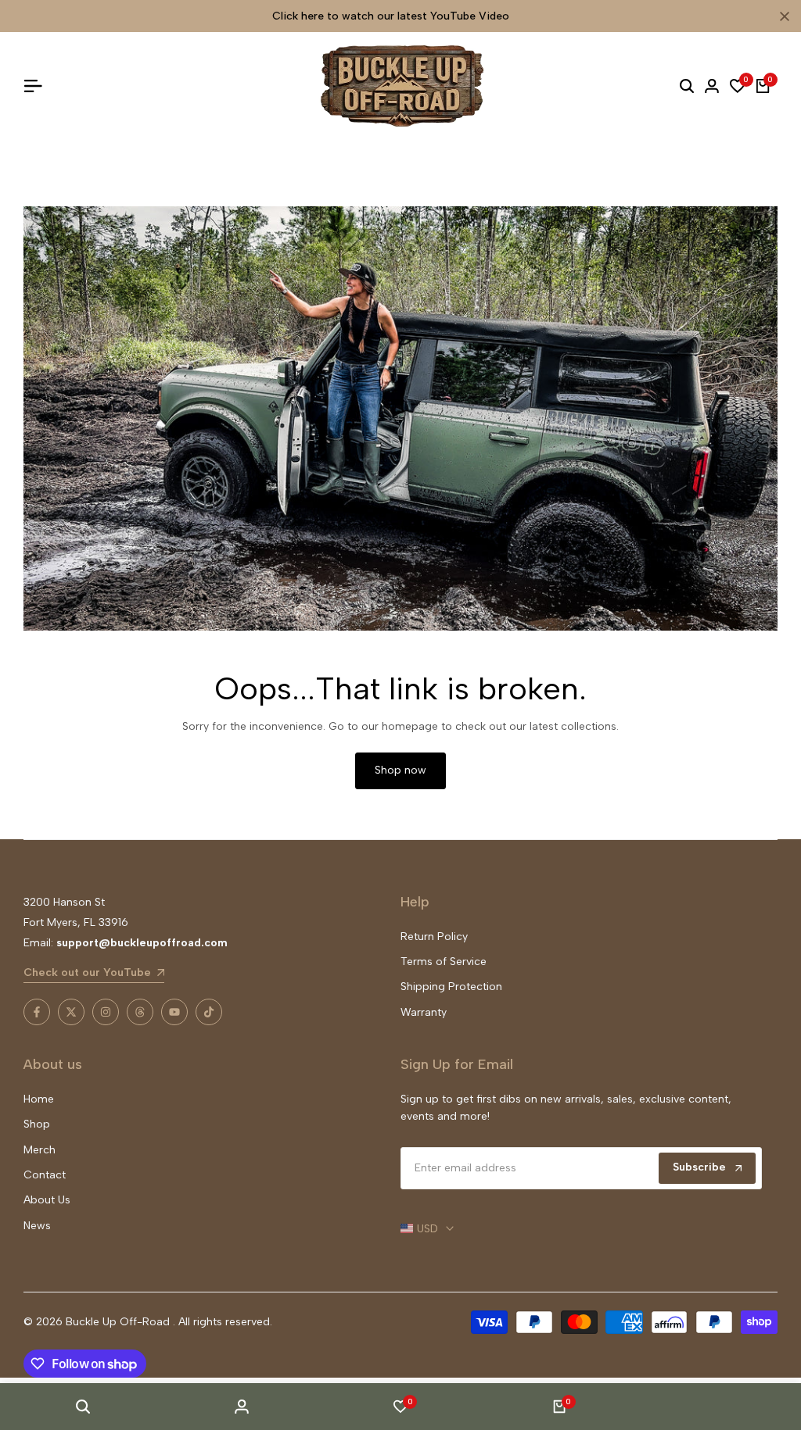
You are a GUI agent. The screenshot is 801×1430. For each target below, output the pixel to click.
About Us (46, 1200)
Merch (39, 1150)
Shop (36, 1124)
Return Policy (434, 936)
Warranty (423, 1012)
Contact (44, 1175)
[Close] (781, 16)
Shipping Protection (451, 986)
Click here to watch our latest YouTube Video (390, 16)
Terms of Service (443, 961)
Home (38, 1099)
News (37, 1225)
